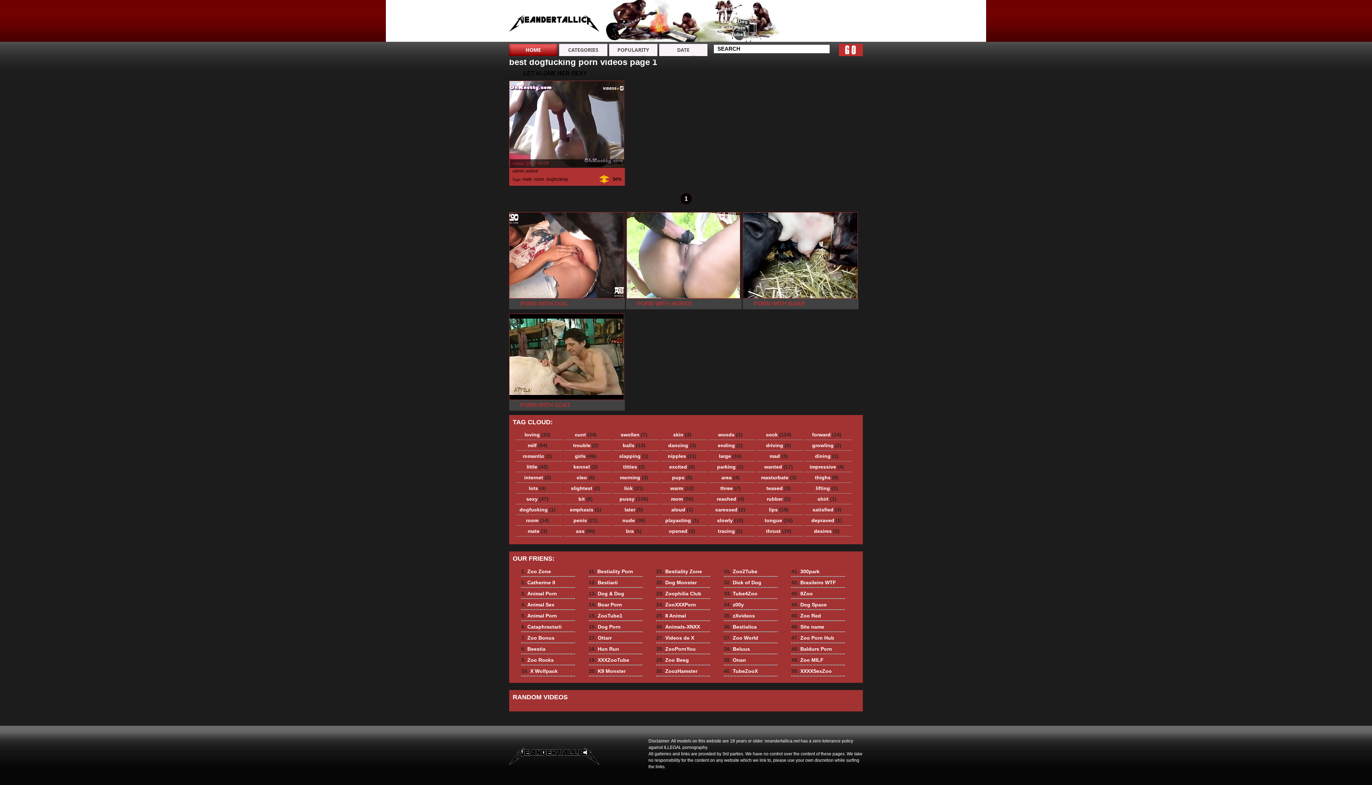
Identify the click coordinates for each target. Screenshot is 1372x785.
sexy (537, 499)
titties (634, 467)
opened (682, 531)
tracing (730, 531)
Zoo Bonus (786, 15)
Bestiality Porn (739, 8)
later (634, 509)
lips (779, 509)
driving (778, 445)
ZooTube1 (733, 34)
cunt (586, 435)
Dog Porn (605, 627)
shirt (826, 499)
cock (778, 435)
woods (730, 435)
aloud (682, 509)
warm (682, 488)
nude (634, 520)
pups (682, 477)
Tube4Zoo (740, 593)
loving (538, 435)
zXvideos (739, 616)
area (730, 477)
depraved (826, 520)
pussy (634, 499)
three (730, 488)
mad (779, 456)
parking (730, 467)
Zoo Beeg (672, 660)
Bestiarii (731, 15)
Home (533, 49)
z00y (734, 605)
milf (537, 445)
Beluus (737, 649)
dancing (682, 445)
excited (682, 467)
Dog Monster (676, 582)
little (537, 467)
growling (826, 445)
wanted (778, 467)
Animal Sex (837, 28)
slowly (730, 520)
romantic (537, 456)
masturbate (778, 477)
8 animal (554, 22)
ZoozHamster (676, 671)
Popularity (633, 49)
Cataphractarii (790, 8)
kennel (585, 467)
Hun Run (604, 649)
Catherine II (838, 15)
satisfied (826, 509)
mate (527, 179)
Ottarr (600, 638)
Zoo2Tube (740, 571)
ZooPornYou (676, 649)
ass (585, 531)
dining (827, 456)
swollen (634, 435)
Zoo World (741, 638)
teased (778, 488)
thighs (827, 477)
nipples (682, 456)
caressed (730, 509)
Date (683, 49)
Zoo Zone (836, 8)
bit (585, 499)
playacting (682, 520)
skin (682, 435)
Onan (735, 660)
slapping (633, 456)
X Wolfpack (786, 34)
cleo (586, 477)
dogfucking (557, 179)
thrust (778, 531)
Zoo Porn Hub (812, 638)
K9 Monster (607, 671)
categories (583, 49)
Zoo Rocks (786, 28)
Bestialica (740, 627)
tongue (779, 520)
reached (730, 499)
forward (826, 435)
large (730, 456)
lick (633, 488)
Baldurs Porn (811, 649)
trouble (585, 445)
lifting (827, 488)
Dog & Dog (734, 21)
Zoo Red (806, 616)
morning (634, 477)
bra (634, 531)
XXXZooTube (609, 660)
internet (537, 477)
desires (827, 531)
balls (634, 445)
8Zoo (802, 593)
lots (537, 488)
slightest (585, 488)
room (539, 179)
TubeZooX (741, 671)
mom (682, 499)
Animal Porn (839, 21)
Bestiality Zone (679, 571)
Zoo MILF (807, 660)
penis (585, 520)
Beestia (782, 21)
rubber (779, 499)
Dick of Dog (742, 582)
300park (805, 571)
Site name (807, 627)
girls (585, 456)
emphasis (585, 509)
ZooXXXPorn (676, 605)
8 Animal (671, 616)
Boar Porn (733, 28)
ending (730, 445)
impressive (827, 467)
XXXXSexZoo (811, 671)
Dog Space (809, 605)
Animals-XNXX (678, 627)
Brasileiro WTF (813, 582)
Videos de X (675, 638)
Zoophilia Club (678, 593)
